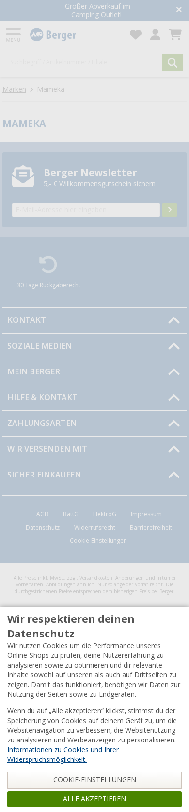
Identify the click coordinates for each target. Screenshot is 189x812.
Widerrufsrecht (94, 527)
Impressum (146, 514)
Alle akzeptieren (94, 799)
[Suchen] (172, 62)
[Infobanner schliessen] (179, 10)
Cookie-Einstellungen (98, 540)
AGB (42, 514)
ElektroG (104, 514)
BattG (71, 514)
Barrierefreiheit (151, 527)
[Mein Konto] (155, 34)
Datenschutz (43, 527)
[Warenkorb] (175, 34)
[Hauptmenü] (14, 35)
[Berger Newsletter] (169, 210)
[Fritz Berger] (74, 35)
